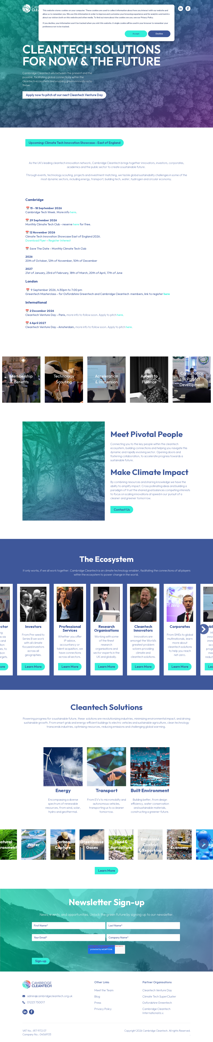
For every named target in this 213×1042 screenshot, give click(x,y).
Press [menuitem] (97, 1002)
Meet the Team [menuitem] (103, 990)
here (73, 212)
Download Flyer (35, 240)
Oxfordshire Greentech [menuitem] (157, 1002)
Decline (159, 33)
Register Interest (59, 240)
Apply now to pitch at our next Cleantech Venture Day (64, 95)
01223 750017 (36, 1002)
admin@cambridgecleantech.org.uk (49, 996)
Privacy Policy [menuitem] (103, 1009)
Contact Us (122, 510)
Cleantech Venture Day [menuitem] (157, 990)
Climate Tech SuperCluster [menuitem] (159, 996)
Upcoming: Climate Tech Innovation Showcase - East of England (74, 143)
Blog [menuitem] (97, 996)
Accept (136, 33)
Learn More (21, 392)
